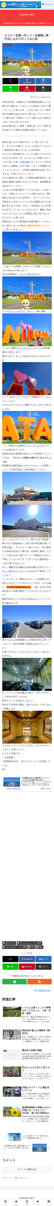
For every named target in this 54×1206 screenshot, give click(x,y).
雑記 (41, 947)
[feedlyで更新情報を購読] (14, 981)
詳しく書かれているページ (15, 571)
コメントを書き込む (27, 1169)
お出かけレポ (10, 943)
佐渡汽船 (24, 162)
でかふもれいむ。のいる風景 (30, 943)
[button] (43, 89)
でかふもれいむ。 (25, 348)
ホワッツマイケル (32, 446)
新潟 (33, 947)
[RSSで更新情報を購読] (39, 981)
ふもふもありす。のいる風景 (16, 947)
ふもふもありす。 (18, 311)
